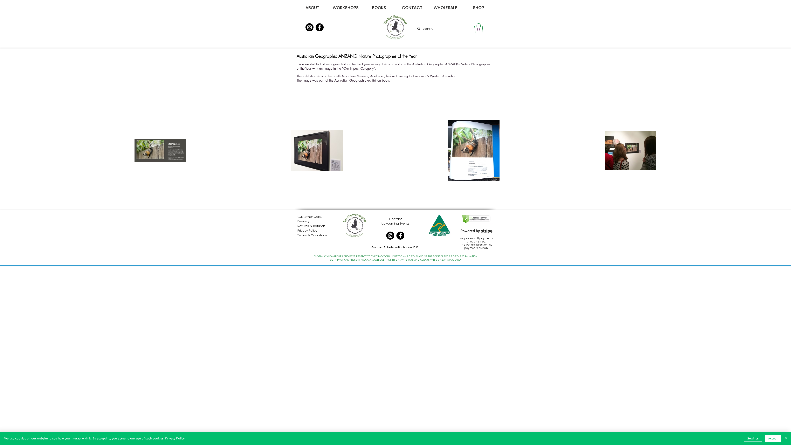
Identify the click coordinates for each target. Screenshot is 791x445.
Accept (773, 438)
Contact (395, 219)
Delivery (303, 221)
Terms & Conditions (312, 235)
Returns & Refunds (311, 226)
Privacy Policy (307, 230)
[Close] (786, 438)
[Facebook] (320, 27)
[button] (478, 28)
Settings (753, 438)
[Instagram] (309, 27)
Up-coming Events (395, 223)
